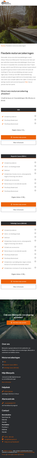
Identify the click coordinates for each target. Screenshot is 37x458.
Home (3, 46)
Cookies (9, 454)
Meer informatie (18, 142)
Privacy (4, 454)
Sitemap (21, 454)
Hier (26, 82)
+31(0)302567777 (9, 403)
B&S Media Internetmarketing (26, 452)
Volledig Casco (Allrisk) (11, 368)
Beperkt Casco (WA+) (10, 365)
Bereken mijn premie (19, 137)
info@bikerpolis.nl (10, 439)
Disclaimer (15, 454)
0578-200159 (8, 391)
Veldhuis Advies (7, 451)
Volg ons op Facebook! (11, 442)
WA (5, 362)
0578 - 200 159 (8, 437)
